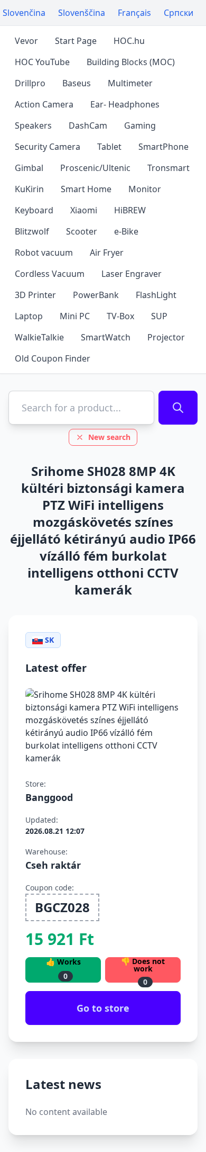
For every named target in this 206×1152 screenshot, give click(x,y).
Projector (166, 337)
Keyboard (34, 210)
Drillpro (30, 83)
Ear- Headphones (125, 104)
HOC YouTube (42, 62)
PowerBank (96, 295)
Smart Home (86, 189)
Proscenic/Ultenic (95, 168)
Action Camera (44, 104)
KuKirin (29, 189)
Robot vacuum (44, 252)
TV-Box (120, 316)
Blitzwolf (32, 231)
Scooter (81, 231)
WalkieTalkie (39, 337)
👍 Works (63, 969)
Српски (178, 13)
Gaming (140, 125)
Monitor (144, 189)
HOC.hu (129, 41)
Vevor (26, 41)
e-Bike (126, 231)
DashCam (88, 125)
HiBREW (130, 210)
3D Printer (35, 295)
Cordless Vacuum (50, 274)
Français (134, 13)
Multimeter (130, 83)
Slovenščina (81, 13)
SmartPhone (163, 146)
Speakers (33, 125)
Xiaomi (83, 210)
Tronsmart (168, 168)
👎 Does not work (143, 970)
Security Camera (47, 146)
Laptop (29, 316)
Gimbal (29, 168)
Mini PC (75, 316)
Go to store (103, 1008)
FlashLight (156, 295)
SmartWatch (105, 337)
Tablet (109, 146)
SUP (159, 316)
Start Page (76, 41)
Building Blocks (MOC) (131, 62)
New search (109, 437)
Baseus (76, 83)
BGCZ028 (62, 907)
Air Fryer (107, 252)
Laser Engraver (131, 274)
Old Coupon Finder (52, 358)
